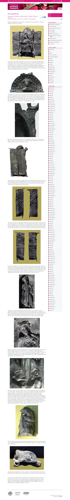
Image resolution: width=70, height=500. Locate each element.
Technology (52, 80)
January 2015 (52, 210)
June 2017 (51, 156)
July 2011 (51, 288)
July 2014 (51, 221)
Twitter (43, 17)
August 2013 (52, 241)
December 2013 (52, 234)
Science (51, 75)
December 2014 (52, 212)
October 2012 (52, 260)
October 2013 (52, 238)
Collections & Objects (23, 16)
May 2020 (51, 95)
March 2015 (52, 206)
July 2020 (51, 91)
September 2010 (52, 306)
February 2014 (52, 230)
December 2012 (52, 256)
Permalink (26, 18)
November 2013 (52, 236)
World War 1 (52, 82)
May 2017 (51, 158)
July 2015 (51, 199)
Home (49, 14)
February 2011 (52, 297)
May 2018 (51, 136)
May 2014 (51, 225)
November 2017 (52, 147)
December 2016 (52, 167)
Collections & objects (53, 54)
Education (51, 60)
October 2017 (52, 149)
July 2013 (51, 243)
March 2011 (52, 295)
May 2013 (51, 247)
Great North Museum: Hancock (55, 28)
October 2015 (52, 193)
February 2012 (52, 275)
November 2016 (52, 169)
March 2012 (52, 273)
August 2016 (52, 175)
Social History (52, 77)
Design (51, 58)
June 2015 (51, 201)
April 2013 (51, 249)
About (49, 16)
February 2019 (52, 123)
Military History (52, 69)
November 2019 (52, 106)
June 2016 (51, 178)
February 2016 (52, 186)
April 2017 (51, 160)
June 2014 (51, 223)
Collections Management (54, 56)
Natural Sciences (52, 71)
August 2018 (52, 130)
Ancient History (10, 16)
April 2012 (51, 271)
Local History (30, 16)
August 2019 (52, 112)
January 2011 (52, 299)
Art (50, 51)
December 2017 (52, 145)
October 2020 (52, 88)
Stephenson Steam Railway (54, 42)
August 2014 (52, 219)
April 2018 (51, 138)
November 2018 (52, 125)
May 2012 (51, 269)
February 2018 (52, 141)
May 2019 (51, 117)
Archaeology (16, 16)
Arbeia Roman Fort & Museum (55, 24)
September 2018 (52, 128)
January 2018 (52, 143)
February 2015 (52, 208)
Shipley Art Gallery (53, 38)
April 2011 (51, 293)
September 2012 (52, 262)
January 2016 (52, 188)
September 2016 (52, 173)
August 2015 (52, 197)
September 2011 (52, 284)
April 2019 (51, 119)
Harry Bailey (60, 496)
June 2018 (51, 134)
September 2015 (52, 195)
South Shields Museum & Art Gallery (56, 40)
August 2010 (52, 308)
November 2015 (52, 191)
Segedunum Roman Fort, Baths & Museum (55, 36)
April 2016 (51, 182)
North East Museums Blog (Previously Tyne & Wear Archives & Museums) (14, 6)
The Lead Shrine (13, 14)
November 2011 (52, 280)
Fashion (51, 64)
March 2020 (52, 99)
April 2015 (51, 204)
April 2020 (51, 97)
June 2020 (51, 93)
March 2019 (52, 121)
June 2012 (51, 267)
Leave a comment (32, 18)
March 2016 (52, 184)
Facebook (45, 17)
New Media (51, 73)
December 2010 (52, 301)
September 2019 (52, 110)
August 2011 (52, 286)
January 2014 (52, 232)
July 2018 (51, 132)
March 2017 (52, 162)
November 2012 (52, 258)
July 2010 (51, 310)
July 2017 (51, 154)
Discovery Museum (53, 26)
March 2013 (52, 251)
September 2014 (52, 217)
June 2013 (51, 245)
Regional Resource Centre (54, 33)
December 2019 (52, 104)
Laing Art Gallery (52, 31)
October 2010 (52, 304)
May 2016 (51, 180)
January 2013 (52, 254)
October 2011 (52, 282)
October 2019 (52, 108)
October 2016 (52, 171)
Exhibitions (51, 62)
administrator (14, 18)
